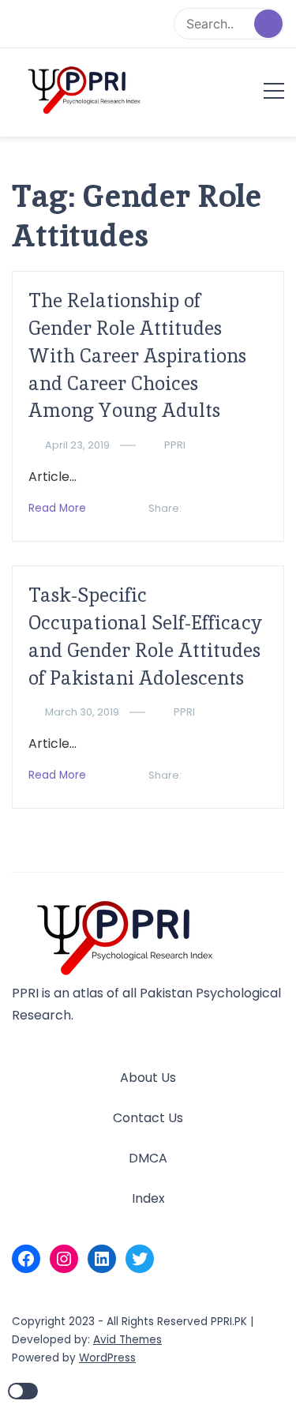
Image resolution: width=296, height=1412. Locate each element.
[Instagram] (64, 1259)
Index (148, 1198)
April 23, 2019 (77, 445)
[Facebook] (26, 1259)
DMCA (148, 1158)
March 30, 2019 (82, 712)
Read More (57, 508)
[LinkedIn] (102, 1259)
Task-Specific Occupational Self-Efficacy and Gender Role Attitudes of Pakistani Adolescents (145, 636)
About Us (148, 1077)
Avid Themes (127, 1339)
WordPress (107, 1357)
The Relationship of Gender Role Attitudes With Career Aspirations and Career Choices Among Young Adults (137, 355)
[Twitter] (140, 1259)
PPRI (174, 445)
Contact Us (148, 1118)
